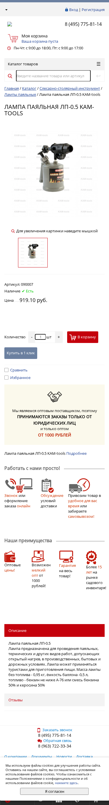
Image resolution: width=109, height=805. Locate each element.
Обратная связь (57, 740)
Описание (17, 630)
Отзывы (15, 699)
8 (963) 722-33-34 (54, 746)
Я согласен (54, 791)
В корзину (87, 336)
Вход (73, 9)
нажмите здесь (66, 783)
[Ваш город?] (6, 9)
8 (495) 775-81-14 (83, 24)
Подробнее (76, 453)
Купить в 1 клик (21, 352)
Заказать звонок (57, 729)
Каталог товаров (23, 64)
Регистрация (93, 9)
